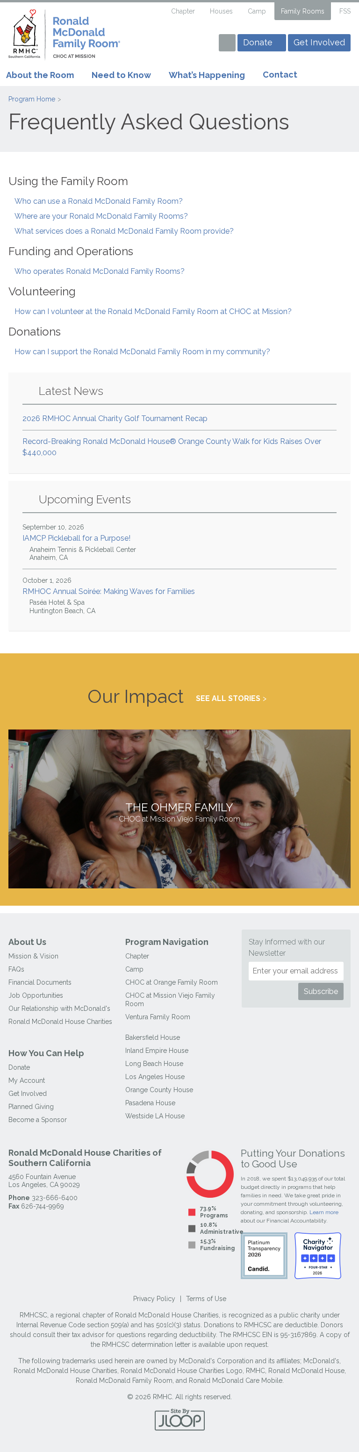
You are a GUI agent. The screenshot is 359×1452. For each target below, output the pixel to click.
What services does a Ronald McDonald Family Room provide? (124, 231)
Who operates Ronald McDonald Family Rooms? (99, 271)
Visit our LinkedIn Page (204, 44)
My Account (26, 1080)
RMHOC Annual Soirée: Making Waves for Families (108, 596)
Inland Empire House (156, 1050)
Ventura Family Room (157, 1017)
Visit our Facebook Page (171, 44)
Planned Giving (31, 1106)
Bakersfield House (152, 1037)
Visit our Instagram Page (188, 44)
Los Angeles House (155, 1076)
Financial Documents (40, 982)
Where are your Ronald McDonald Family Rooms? (101, 216)
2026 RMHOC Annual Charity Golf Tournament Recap (115, 418)
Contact (280, 74)
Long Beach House (154, 1063)
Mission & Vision (33, 956)
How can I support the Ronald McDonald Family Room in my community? (142, 351)
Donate (258, 42)
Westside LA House (155, 1116)
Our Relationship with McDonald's (59, 1008)
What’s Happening (207, 75)
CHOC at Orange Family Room (171, 982)
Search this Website (156, 11)
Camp (257, 11)
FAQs (16, 969)
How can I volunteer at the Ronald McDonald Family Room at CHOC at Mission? (153, 311)
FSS (345, 11)
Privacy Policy (154, 1298)
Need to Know (121, 75)
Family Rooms (302, 11)
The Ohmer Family (179, 812)
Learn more (323, 1212)
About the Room (40, 75)
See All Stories (228, 698)
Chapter (183, 11)
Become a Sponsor (37, 1119)
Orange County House (159, 1090)
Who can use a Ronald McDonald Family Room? (98, 201)
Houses (221, 11)
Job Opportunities (35, 995)
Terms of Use (206, 1298)
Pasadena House (150, 1103)
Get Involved (319, 42)
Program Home (31, 99)
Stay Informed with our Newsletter (287, 947)
